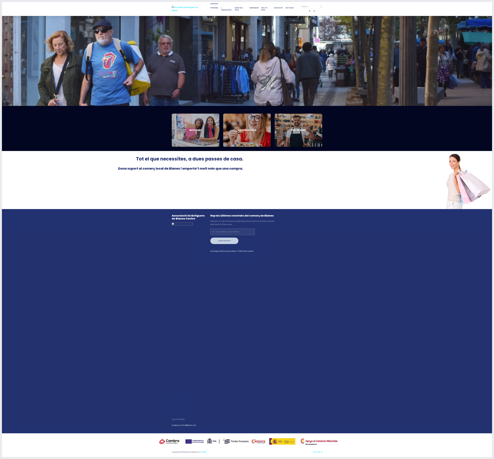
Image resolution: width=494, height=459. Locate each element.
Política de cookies (245, 251)
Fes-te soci (264, 9)
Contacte (278, 8)
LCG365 (203, 452)
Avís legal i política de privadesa (223, 251)
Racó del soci (239, 9)
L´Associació (226, 9)
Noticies (290, 8)
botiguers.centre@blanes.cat (184, 425)
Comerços (254, 8)
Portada (214, 8)
